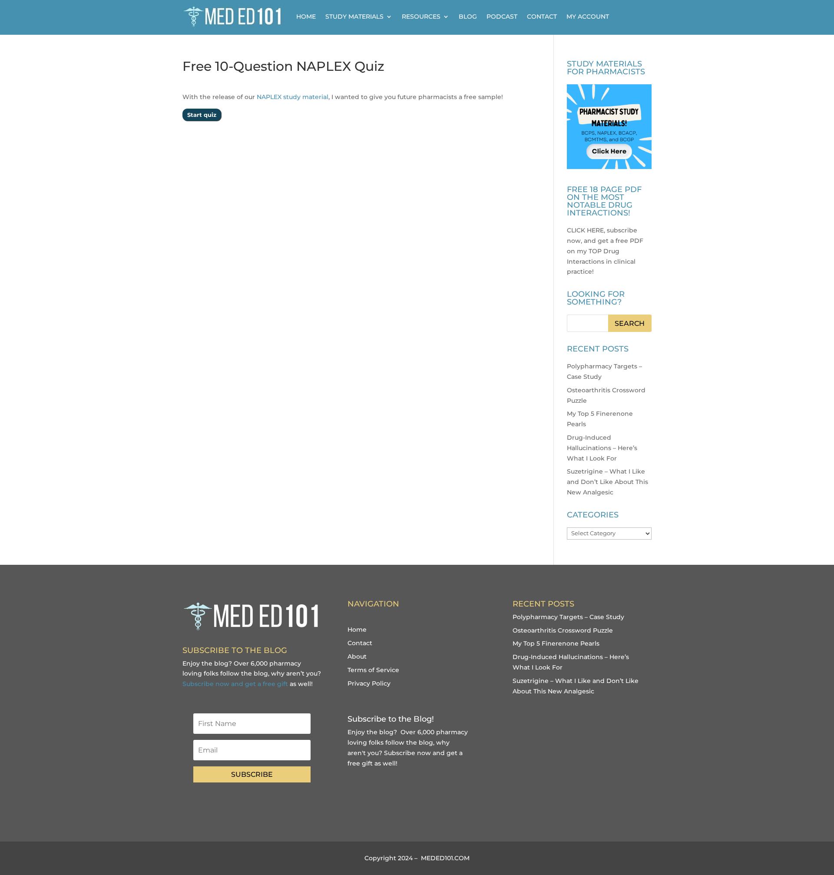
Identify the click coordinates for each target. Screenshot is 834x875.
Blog (468, 16)
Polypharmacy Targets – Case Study (568, 617)
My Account (587, 16)
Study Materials (354, 16)
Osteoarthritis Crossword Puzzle (563, 630)
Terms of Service (373, 670)
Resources (421, 16)
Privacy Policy (369, 683)
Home (306, 16)
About (357, 656)
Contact (542, 16)
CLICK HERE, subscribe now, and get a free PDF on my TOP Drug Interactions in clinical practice (605, 250)
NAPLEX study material (292, 97)
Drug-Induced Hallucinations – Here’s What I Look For (602, 448)
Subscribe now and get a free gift (235, 684)
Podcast (501, 16)
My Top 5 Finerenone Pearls (556, 643)
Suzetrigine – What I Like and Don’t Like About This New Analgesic (607, 481)
